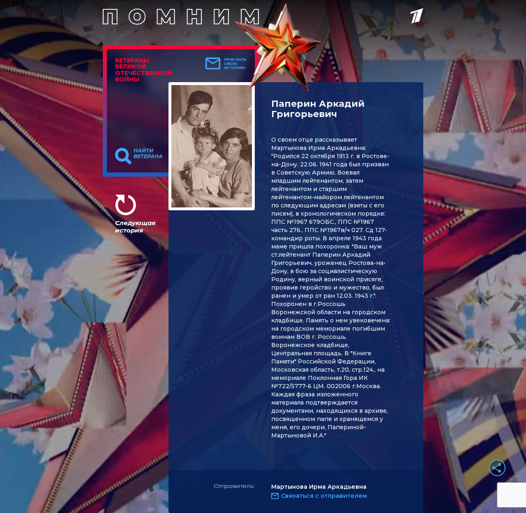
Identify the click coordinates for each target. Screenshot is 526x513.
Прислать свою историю (235, 64)
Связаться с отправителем (324, 495)
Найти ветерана (148, 153)
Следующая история (135, 226)
